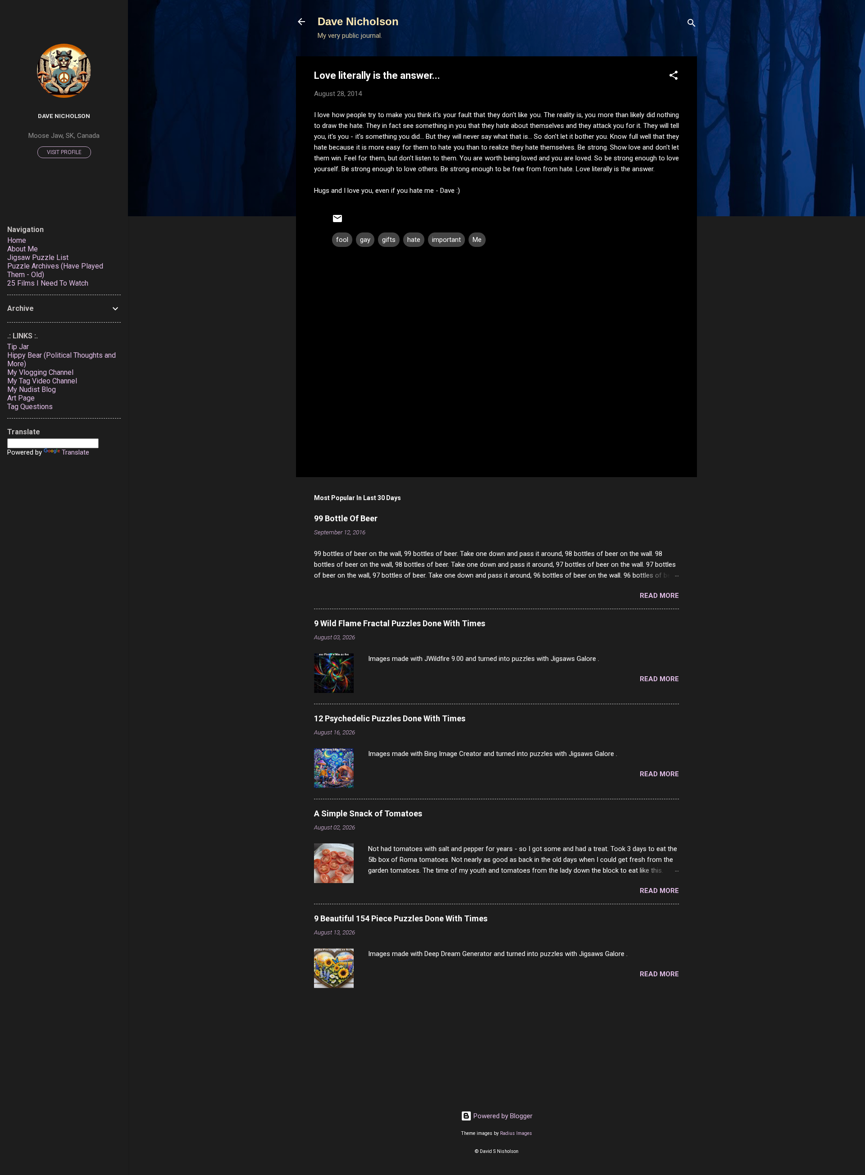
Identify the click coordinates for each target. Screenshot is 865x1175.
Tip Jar (18, 346)
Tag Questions (30, 406)
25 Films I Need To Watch (47, 283)
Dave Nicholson (358, 21)
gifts (389, 240)
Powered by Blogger (502, 1116)
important (446, 240)
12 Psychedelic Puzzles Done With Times (389, 718)
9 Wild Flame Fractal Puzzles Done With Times (399, 623)
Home (16, 240)
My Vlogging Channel (40, 372)
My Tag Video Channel (42, 381)
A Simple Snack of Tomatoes (368, 813)
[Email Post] (337, 222)
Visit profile (64, 152)
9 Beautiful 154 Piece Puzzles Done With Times (400, 918)
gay (365, 240)
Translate (75, 452)
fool (342, 240)
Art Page (21, 398)
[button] (673, 77)
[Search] (691, 24)
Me (477, 240)
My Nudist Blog (31, 389)
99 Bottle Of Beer (346, 518)
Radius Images (516, 1133)
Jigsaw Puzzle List (37, 257)
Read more (659, 596)
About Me (22, 249)
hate (413, 240)
